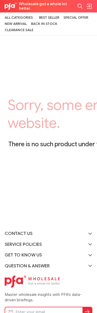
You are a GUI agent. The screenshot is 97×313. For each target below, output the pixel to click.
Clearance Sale (19, 30)
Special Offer (75, 17)
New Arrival (16, 24)
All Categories (19, 17)
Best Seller (49, 17)
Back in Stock (44, 24)
